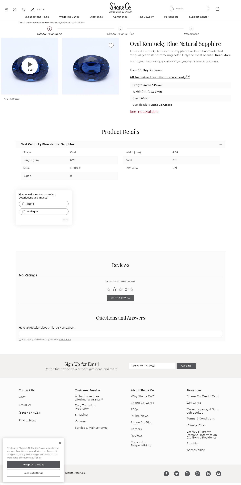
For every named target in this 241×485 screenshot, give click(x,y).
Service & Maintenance (91, 427)
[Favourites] (23, 9)
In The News (140, 416)
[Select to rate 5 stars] (131, 289)
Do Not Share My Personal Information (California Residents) (202, 434)
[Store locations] (6, 9)
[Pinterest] (187, 473)
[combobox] (188, 8)
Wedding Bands (69, 16)
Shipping (81, 414)
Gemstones (120, 16)
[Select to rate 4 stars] (126, 289)
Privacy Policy (196, 425)
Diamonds (96, 16)
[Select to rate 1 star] (108, 289)
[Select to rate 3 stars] (120, 289)
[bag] (217, 8)
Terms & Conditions (201, 418)
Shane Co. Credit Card (203, 396)
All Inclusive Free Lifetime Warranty (160, 77)
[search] (173, 8)
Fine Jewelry (146, 16)
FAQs (134, 409)
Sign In (40, 9)
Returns (81, 421)
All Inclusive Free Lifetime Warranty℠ (89, 398)
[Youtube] (218, 473)
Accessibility (196, 450)
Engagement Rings (37, 16)
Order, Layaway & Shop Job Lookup (203, 411)
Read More (223, 55)
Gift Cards (194, 402)
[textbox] (120, 334)
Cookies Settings (33, 473)
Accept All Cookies (33, 464)
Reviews (137, 435)
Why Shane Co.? (142, 396)
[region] (33, 460)
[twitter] (176, 473)
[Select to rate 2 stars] (114, 289)
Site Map (193, 443)
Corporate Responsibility (141, 444)
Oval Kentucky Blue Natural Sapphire (175, 43)
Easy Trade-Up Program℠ (85, 407)
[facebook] (166, 473)
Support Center (199, 16)
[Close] (60, 443)
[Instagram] (197, 473)
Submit (186, 366)
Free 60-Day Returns (146, 70)
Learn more (65, 339)
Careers (136, 429)
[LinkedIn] (208, 473)
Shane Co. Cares (142, 402)
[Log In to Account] (32, 9)
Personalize (171, 16)
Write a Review (120, 298)
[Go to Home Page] (120, 7)
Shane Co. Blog (141, 422)
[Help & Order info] (14, 9)
